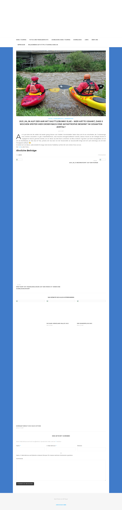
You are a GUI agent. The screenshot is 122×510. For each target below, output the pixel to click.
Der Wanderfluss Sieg (84, 323)
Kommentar (19, 458)
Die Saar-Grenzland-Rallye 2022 (58, 323)
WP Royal (65, 499)
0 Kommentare (102, 155)
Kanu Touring (61, 17)
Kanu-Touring (21, 39)
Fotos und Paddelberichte (38, 39)
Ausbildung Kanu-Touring (61, 39)
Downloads (77, 39)
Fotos (50, 118)
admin (20, 155)
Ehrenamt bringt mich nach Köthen (28, 426)
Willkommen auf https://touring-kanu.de (43, 44)
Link (20, 147)
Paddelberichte (59, 118)
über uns (95, 39)
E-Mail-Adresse (51, 445)
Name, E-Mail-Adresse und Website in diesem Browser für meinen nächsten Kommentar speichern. (44, 455)
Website (79, 445)
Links (86, 39)
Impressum (21, 44)
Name (18, 445)
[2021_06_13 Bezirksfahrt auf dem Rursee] (103, 221)
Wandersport (69, 118)
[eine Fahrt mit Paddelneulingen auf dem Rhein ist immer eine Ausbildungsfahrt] (19, 221)
